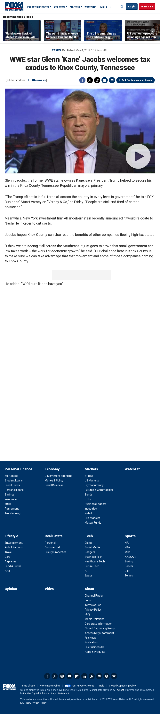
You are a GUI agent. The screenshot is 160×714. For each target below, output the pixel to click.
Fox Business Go (95, 647)
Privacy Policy (93, 609)
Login (131, 6)
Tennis (129, 575)
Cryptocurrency (94, 485)
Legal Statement (60, 693)
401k (8, 503)
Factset (120, 690)
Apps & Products (95, 651)
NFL (127, 542)
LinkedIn (84, 676)
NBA (127, 547)
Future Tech (92, 566)
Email (112, 80)
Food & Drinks (13, 566)
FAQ (87, 614)
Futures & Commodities (99, 489)
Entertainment (14, 542)
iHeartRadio (114, 676)
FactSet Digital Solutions (36, 693)
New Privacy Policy (50, 685)
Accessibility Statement (99, 633)
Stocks (89, 475)
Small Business (54, 485)
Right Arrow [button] (152, 30)
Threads (97, 80)
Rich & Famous (14, 547)
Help (101, 685)
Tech (89, 536)
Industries (91, 508)
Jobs (88, 600)
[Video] (80, 131)
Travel (8, 552)
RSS (92, 676)
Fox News (90, 637)
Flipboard (77, 676)
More (103, 6)
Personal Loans (14, 489)
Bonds (88, 494)
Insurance (11, 499)
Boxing (129, 561)
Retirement (12, 508)
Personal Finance (38, 6)
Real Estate (53, 536)
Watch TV (147, 6)
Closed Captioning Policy (100, 628)
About (89, 589)
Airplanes (10, 561)
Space (88, 575)
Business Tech (93, 556)
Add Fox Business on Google (137, 80)
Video (49, 589)
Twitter (90, 80)
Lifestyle (11, 536)
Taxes (56, 50)
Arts (7, 570)
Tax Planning (12, 513)
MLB (127, 552)
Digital (88, 542)
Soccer (129, 566)
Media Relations (94, 619)
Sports (130, 536)
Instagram (62, 676)
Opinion (11, 589)
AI (86, 570)
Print (104, 80)
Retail (88, 513)
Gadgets (90, 552)
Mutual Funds (93, 522)
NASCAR (130, 556)
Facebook (82, 80)
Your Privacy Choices (82, 685)
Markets (75, 6)
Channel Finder (94, 595)
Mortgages (11, 475)
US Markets (92, 480)
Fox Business (14, 6)
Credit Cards (12, 485)
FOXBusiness (37, 80)
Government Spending (58, 475)
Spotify (106, 676)
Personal (50, 542)
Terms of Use (93, 605)
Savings (9, 494)
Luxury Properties (55, 552)
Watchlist (90, 6)
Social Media (92, 547)
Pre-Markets (92, 518)
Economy (59, 6)
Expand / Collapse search (122, 7)
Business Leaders (95, 503)
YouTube (69, 676)
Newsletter (99, 676)
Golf (127, 570)
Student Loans (14, 480)
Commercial (52, 547)
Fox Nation (91, 642)
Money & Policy (54, 480)
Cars (7, 556)
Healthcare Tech (95, 561)
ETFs (88, 499)
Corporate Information (98, 623)
